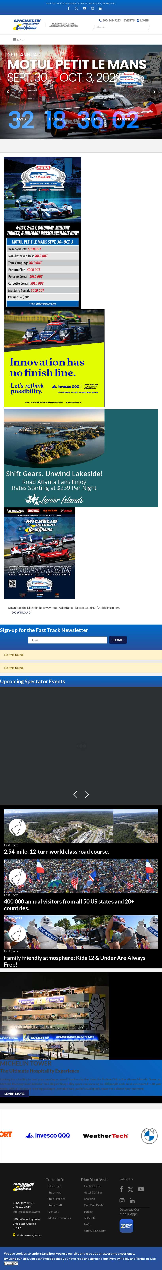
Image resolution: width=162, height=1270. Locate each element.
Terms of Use (146, 1258)
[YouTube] (84, 8)
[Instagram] (92, 8)
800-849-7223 (112, 20)
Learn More (14, 1093)
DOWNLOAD (21, 612)
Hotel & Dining (93, 1192)
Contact (53, 1211)
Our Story (54, 1186)
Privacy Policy (119, 1258)
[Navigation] (19, 39)
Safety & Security (94, 1230)
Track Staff (55, 1205)
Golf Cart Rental (94, 1205)
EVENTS (129, 20)
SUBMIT (118, 640)
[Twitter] (76, 8)
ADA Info (90, 1218)
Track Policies (56, 1198)
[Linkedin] (100, 8)
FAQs (87, 1224)
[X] (130, 1189)
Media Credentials (59, 1218)
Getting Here (92, 1186)
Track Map (54, 1192)
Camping (89, 1198)
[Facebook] (69, 8)
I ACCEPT (11, 1263)
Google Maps (35, 1235)
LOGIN (144, 20)
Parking (88, 1211)
